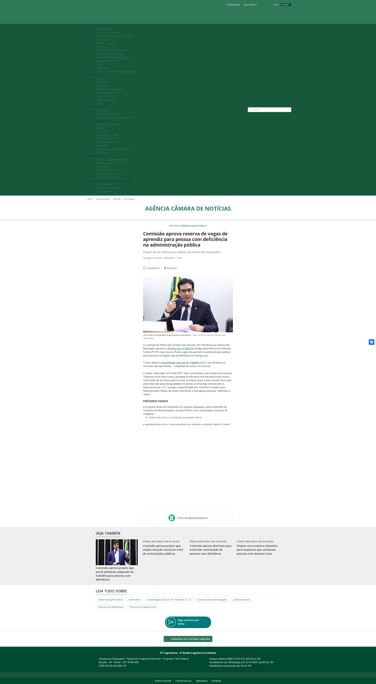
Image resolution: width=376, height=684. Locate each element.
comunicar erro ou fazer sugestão (190, 638)
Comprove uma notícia (108, 177)
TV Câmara (102, 166)
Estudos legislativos (107, 138)
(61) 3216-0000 (249, 662)
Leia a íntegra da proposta (192, 517)
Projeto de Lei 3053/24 (180, 348)
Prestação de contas (107, 188)
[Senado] (268, 4)
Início (89, 198)
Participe (101, 152)
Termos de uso (183, 680)
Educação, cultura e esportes (112, 50)
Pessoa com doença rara (142, 607)
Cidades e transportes (108, 32)
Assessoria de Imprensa (109, 173)
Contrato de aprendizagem (212, 599)
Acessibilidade (233, 5)
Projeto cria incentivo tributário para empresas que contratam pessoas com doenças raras (257, 549)
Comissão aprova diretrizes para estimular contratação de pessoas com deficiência (210, 549)
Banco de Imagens (106, 170)
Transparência (104, 184)
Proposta (172, 268)
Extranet (216, 680)
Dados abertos (104, 191)
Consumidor (103, 39)
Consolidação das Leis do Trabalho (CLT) (183, 362)
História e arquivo (106, 99)
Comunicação (102, 198)
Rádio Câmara (104, 163)
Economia (101, 46)
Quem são (102, 110)
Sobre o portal (163, 680)
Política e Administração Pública (188, 225)
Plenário (101, 128)
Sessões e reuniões (107, 135)
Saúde (99, 64)
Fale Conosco (250, 5)
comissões (134, 599)
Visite (99, 103)
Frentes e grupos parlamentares (114, 117)
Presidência (102, 85)
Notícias (117, 198)
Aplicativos (202, 680)
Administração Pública (110, 599)
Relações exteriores (107, 60)
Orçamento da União (107, 142)
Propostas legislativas (108, 124)
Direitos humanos (106, 43)
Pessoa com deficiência (110, 607)
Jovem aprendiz (241, 599)
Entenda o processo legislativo (113, 149)
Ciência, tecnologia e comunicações (115, 36)
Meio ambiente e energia (110, 53)
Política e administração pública (113, 57)
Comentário (153, 268)
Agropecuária (103, 29)
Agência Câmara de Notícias (111, 159)
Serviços (101, 82)
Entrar (285, 5)
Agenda (100, 78)
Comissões (102, 131)
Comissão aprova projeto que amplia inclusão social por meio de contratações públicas (163, 549)
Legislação (102, 145)
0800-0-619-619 (236, 658)
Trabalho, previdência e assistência (115, 71)
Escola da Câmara (106, 92)
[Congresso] (262, 4)
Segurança (102, 68)
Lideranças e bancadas (108, 113)
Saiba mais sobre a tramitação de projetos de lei (175, 417)
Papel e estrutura (106, 96)
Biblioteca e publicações (109, 89)
